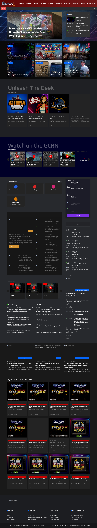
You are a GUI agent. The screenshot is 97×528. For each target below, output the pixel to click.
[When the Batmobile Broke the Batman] (71, 19)
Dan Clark (10, 307)
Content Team (10, 517)
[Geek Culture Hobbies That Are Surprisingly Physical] (36, 249)
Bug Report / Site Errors (76, 517)
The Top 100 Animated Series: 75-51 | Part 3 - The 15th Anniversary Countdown (16, 480)
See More (78, 215)
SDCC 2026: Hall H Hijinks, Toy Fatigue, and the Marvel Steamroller (82, 32)
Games (44, 3)
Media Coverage (32, 519)
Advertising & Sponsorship (77, 515)
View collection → (86, 379)
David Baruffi (74, 234)
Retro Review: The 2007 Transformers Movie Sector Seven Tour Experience (75, 73)
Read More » (14, 246)
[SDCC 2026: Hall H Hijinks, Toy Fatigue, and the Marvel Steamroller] (71, 32)
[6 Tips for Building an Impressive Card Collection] (36, 242)
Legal (82, 525)
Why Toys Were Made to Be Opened (19, 75)
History (8, 515)
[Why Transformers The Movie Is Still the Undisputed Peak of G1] (71, 25)
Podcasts (29, 3)
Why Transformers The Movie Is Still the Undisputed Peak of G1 (82, 25)
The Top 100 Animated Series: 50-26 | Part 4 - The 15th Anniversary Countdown (37, 480)
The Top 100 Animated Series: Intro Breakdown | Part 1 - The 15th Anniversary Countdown (58, 442)
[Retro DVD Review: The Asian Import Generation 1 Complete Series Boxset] (48, 68)
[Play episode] (25, 111)
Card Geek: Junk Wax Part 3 (42, 321)
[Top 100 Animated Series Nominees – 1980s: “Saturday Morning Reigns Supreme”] (36, 265)
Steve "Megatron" (75, 240)
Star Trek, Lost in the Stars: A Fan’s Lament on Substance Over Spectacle (52, 229)
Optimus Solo (74, 251)
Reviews (51, 3)
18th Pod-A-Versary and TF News (78, 116)
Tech (32, 214)
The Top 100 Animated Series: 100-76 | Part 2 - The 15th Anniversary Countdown (80, 444)
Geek (10, 214)
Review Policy (31, 515)
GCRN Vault (39, 62)
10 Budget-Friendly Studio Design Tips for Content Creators (51, 238)
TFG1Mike (74, 229)
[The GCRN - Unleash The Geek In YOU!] (8, 3)
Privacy (75, 525)
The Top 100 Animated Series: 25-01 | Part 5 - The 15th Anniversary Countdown (58, 480)
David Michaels (13, 234)
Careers (51, 513)
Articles (59, 3)
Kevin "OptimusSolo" (41, 307)
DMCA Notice (87, 525)
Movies (18, 214)
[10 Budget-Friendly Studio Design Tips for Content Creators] (36, 234)
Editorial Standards (32, 513)
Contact (73, 513)
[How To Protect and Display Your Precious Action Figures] (36, 219)
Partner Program (11, 519)
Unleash (76, 3)
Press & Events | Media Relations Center (37, 517)
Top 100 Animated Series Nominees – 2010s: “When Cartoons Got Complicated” (25, 259)
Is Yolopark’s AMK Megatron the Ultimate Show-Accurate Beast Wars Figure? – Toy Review (28, 32)
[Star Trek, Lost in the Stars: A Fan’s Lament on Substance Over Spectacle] (36, 226)
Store (83, 3)
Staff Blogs (67, 3)
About (8, 513)
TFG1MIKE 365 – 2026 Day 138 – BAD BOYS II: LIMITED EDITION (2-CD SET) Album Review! (82, 313)
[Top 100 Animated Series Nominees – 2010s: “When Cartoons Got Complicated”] (9, 256)
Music (25, 214)
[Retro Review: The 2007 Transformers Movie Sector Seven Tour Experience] (76, 68)
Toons (39, 214)
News (21, 3)
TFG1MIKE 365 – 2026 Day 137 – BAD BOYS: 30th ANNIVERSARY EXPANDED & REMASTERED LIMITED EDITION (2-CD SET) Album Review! (82, 321)
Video (36, 3)
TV (46, 214)
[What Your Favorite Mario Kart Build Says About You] (69, 304)
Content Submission (54, 517)
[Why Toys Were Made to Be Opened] (20, 68)
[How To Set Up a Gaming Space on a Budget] (69, 333)
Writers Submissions (54, 519)
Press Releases (74, 519)
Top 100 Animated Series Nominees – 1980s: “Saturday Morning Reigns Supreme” (52, 269)
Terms (78, 525)
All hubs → (60, 181)
